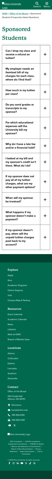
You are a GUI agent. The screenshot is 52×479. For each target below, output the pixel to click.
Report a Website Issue (19, 339)
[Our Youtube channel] (10, 425)
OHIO (4, 13)
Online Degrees (15, 290)
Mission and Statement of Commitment (26, 446)
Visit (10, 295)
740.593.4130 (18, 415)
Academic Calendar (17, 319)
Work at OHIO (14, 334)
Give (10, 280)
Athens (11, 353)
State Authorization (27, 451)
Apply (10, 275)
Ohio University (19, 460)
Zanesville (12, 378)
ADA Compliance (16, 441)
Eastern (11, 363)
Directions (16, 405)
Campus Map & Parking (19, 300)
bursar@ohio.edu (20, 410)
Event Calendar (15, 314)
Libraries (12, 329)
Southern (12, 373)
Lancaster (12, 368)
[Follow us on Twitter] (14, 425)
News (10, 324)
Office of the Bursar (19, 13)
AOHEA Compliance (32, 441)
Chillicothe (13, 358)
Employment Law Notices (17, 444)
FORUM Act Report (37, 444)
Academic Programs (17, 285)
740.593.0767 (18, 420)
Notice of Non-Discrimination (22, 449)
